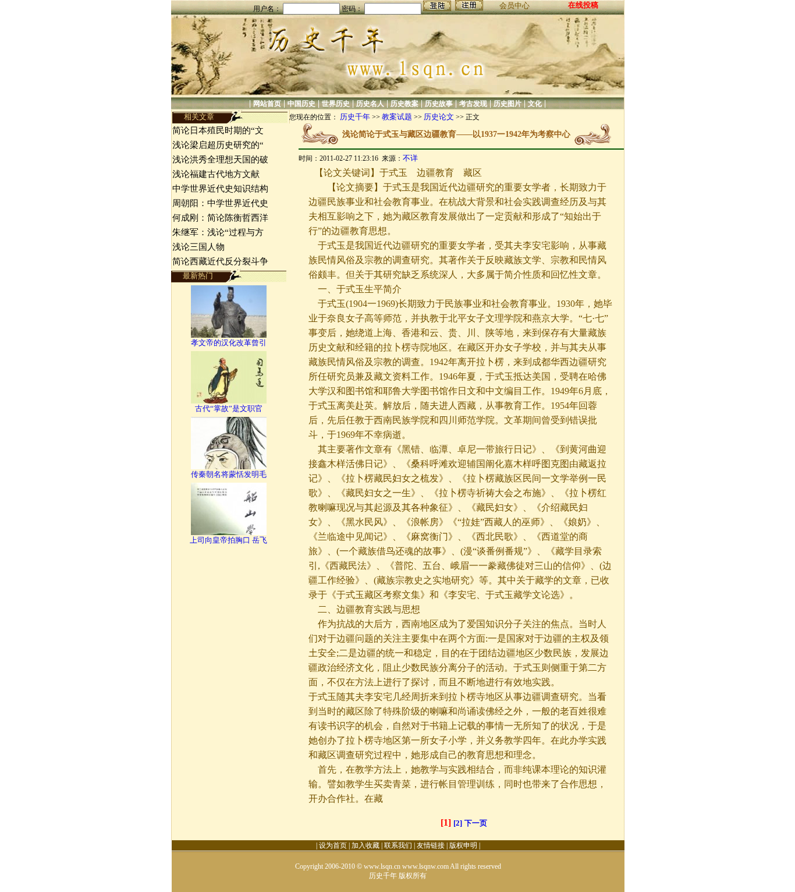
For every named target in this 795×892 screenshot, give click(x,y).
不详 (410, 158)
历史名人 (370, 104)
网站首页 (267, 104)
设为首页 (333, 845)
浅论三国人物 (198, 247)
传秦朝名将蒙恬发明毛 (229, 474)
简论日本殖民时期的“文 (218, 130)
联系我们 (398, 845)
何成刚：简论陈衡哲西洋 (220, 217)
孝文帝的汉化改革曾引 (229, 342)
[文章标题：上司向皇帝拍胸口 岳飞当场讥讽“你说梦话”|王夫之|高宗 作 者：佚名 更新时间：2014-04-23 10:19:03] (229, 532)
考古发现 (473, 104)
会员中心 (514, 5)
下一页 (475, 823)
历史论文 (439, 116)
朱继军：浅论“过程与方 (218, 232)
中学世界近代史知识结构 (220, 188)
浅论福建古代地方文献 (216, 174)
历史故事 (439, 104)
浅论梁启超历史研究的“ (218, 145)
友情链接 (431, 845)
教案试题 (397, 116)
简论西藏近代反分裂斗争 (220, 261)
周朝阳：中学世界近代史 (220, 203)
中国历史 (301, 104)
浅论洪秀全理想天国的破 (220, 159)
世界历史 (336, 104)
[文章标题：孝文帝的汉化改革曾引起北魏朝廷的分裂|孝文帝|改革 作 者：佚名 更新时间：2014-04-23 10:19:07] (229, 335)
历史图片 (507, 104)
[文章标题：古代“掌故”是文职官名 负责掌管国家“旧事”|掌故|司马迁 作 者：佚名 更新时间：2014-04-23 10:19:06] (229, 401)
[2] (457, 823)
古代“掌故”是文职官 (228, 408)
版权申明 (463, 845)
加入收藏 (365, 845)
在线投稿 (583, 5)
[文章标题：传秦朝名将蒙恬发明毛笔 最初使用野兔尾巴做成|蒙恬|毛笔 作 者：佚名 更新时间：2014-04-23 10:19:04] (229, 466)
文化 (535, 104)
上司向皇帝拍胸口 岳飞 (228, 540)
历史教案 (404, 104)
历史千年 (355, 116)
